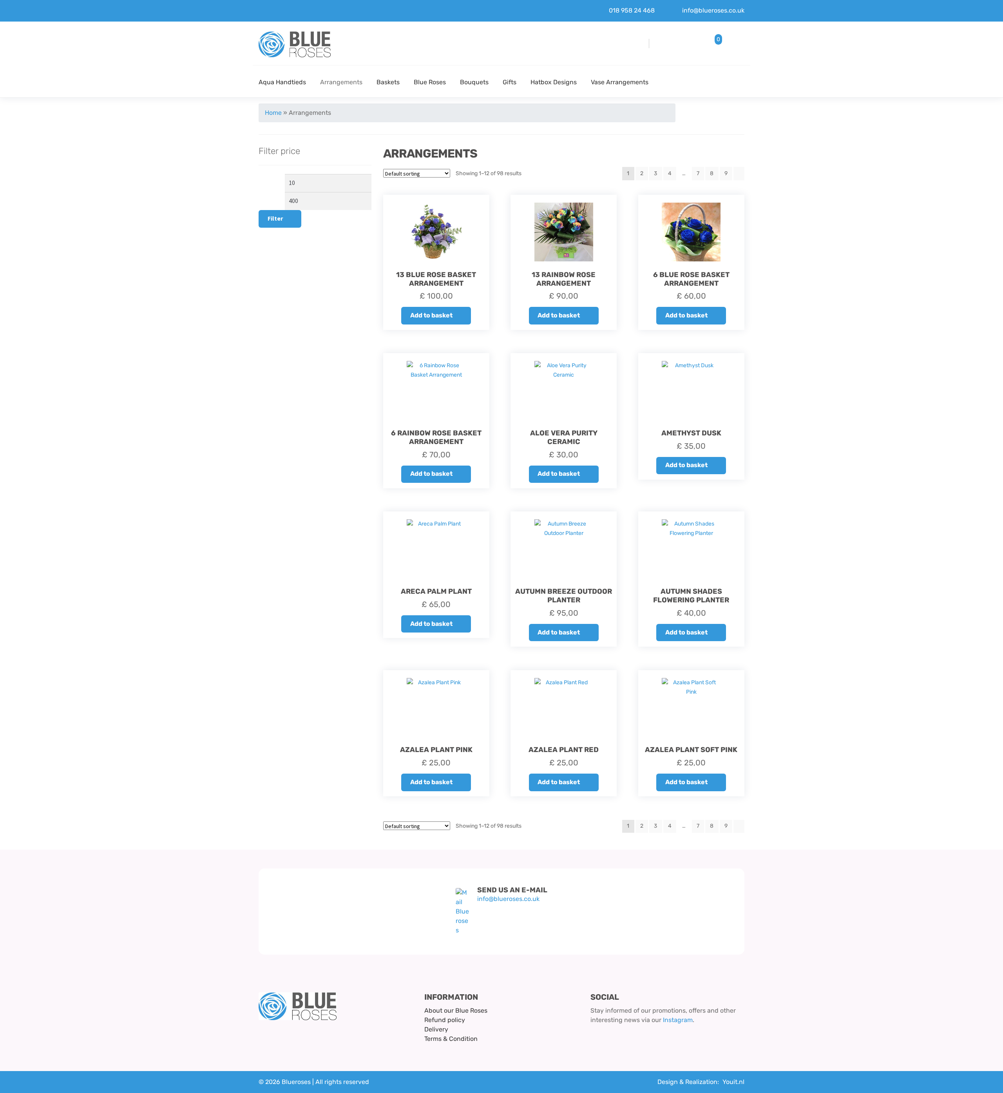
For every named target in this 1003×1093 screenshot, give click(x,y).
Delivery (436, 1029)
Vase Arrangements (619, 82)
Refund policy (444, 1020)
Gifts (509, 82)
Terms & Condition (451, 1038)
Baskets (388, 82)
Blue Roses (430, 82)
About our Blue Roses (455, 1010)
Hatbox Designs (553, 82)
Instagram (678, 1020)
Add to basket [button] (431, 315)
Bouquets (474, 82)
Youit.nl (733, 1082)
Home (273, 112)
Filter (275, 218)
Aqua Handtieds (282, 82)
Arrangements (341, 82)
